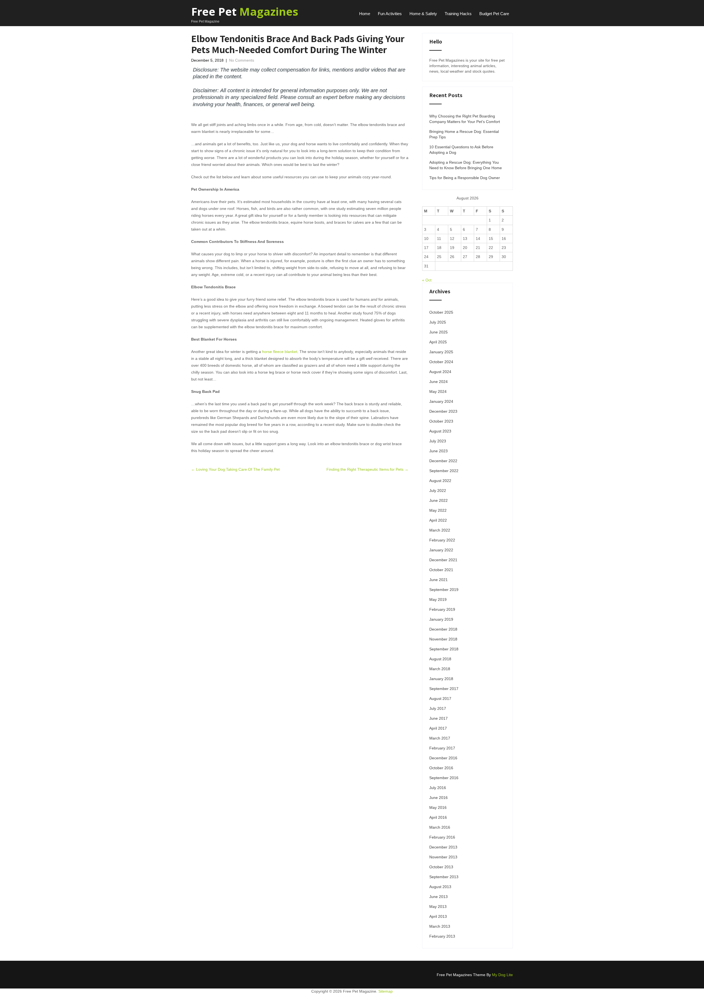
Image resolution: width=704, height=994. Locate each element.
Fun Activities (390, 13)
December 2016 (443, 758)
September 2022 (443, 471)
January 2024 (441, 401)
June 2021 (438, 579)
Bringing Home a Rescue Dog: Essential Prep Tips (464, 134)
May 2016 (438, 807)
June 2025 (438, 332)
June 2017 (438, 718)
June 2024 (438, 381)
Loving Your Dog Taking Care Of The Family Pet (235, 469)
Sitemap (385, 991)
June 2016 (438, 797)
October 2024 (441, 362)
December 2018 (443, 629)
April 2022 (438, 520)
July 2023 (437, 441)
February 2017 (442, 748)
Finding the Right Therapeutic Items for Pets (367, 469)
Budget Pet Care (494, 13)
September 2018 (443, 649)
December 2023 (443, 411)
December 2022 (443, 461)
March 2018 (439, 669)
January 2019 (441, 619)
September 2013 (443, 877)
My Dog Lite (502, 975)
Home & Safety (423, 13)
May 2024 (438, 391)
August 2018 (440, 659)
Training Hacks (458, 13)
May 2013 (438, 906)
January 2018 (441, 679)
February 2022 (442, 540)
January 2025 (441, 352)
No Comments (241, 60)
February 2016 (442, 837)
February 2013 (442, 936)
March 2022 (439, 530)
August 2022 (440, 480)
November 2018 (443, 639)
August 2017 (440, 698)
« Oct (426, 280)
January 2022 (441, 550)
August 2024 (440, 371)
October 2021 (441, 570)
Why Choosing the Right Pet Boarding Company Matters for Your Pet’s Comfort (464, 119)
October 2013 (441, 867)
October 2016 (441, 768)
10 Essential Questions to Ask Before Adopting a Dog (461, 150)
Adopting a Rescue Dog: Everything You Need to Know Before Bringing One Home (465, 165)
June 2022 (438, 500)
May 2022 (438, 510)
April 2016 (438, 817)
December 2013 (443, 847)
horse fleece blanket (279, 351)
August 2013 (440, 887)
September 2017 (443, 688)
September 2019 (443, 589)
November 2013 (443, 857)
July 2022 (437, 490)
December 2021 (443, 560)
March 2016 (439, 827)
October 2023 (441, 421)
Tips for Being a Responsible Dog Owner (464, 178)
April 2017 (438, 728)
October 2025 (441, 312)
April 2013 (438, 916)
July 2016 (437, 787)
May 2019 (438, 599)
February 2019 (442, 609)
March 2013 (439, 926)
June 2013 (438, 896)
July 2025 (437, 322)
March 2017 (439, 738)
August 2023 (440, 431)
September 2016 (443, 778)
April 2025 (438, 342)
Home (364, 13)
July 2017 (437, 708)
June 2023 (438, 451)
